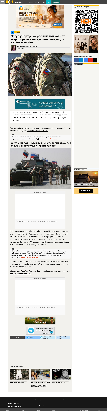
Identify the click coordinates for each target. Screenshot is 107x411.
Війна (18, 32)
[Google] (86, 60)
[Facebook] (76, 60)
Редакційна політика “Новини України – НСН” (86, 400)
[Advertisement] (40, 205)
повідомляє (21, 128)
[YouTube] (90, 60)
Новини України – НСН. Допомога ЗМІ (38, 400)
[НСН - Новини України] (40, 331)
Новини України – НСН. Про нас (65, 400)
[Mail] (95, 60)
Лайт (48, 2)
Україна (30, 2)
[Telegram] (81, 60)
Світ (43, 2)
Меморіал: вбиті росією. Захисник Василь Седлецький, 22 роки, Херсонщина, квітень (60, 382)
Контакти (52, 400)
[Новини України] (14, 2)
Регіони (37, 2)
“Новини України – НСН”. (37, 130)
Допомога (56, 2)
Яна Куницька (25, 46)
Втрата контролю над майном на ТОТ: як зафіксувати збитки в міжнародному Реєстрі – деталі (18, 382)
